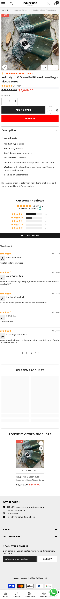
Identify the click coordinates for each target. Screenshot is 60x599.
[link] (15, 415)
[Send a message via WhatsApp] (53, 592)
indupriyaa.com (20, 578)
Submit (47, 559)
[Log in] (48, 3)
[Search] (11, 3)
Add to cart (23, 109)
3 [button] (31, 353)
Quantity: (5, 95)
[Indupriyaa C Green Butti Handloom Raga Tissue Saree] (30, 454)
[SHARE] (56, 110)
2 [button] (26, 353)
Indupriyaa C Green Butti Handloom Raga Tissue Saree (30, 478)
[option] (30, 42)
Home (3, 10)
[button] (50, 67)
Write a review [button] (30, 235)
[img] (5, 253)
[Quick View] (41, 448)
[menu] (3, 3)
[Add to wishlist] (50, 110)
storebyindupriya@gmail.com (22, 517)
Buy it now (30, 118)
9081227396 (13, 513)
